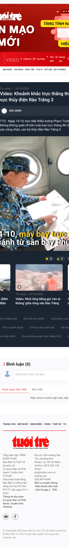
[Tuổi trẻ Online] (31, 442)
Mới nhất (7, 69)
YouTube (40, 59)
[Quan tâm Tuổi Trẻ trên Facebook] (15, 517)
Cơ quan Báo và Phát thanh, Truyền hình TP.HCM (14, 504)
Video (47, 424)
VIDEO (12, 60)
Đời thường (60, 69)
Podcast (27, 59)
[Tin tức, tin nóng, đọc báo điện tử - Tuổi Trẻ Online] (4, 59)
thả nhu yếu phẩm (34, 318)
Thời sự (57, 424)
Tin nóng (18, 69)
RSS (54, 489)
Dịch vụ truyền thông (45, 483)
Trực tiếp (29, 69)
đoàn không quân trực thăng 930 (41, 336)
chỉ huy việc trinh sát (42, 327)
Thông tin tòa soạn (13, 496)
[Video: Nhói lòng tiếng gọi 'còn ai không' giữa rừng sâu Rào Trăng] (39, 277)
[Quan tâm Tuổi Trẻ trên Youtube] (6, 517)
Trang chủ (9, 424)
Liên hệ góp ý (42, 489)
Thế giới (48, 69)
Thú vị (39, 69)
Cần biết (51, 59)
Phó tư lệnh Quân (13, 327)
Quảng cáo (62, 59)
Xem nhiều (36, 424)
